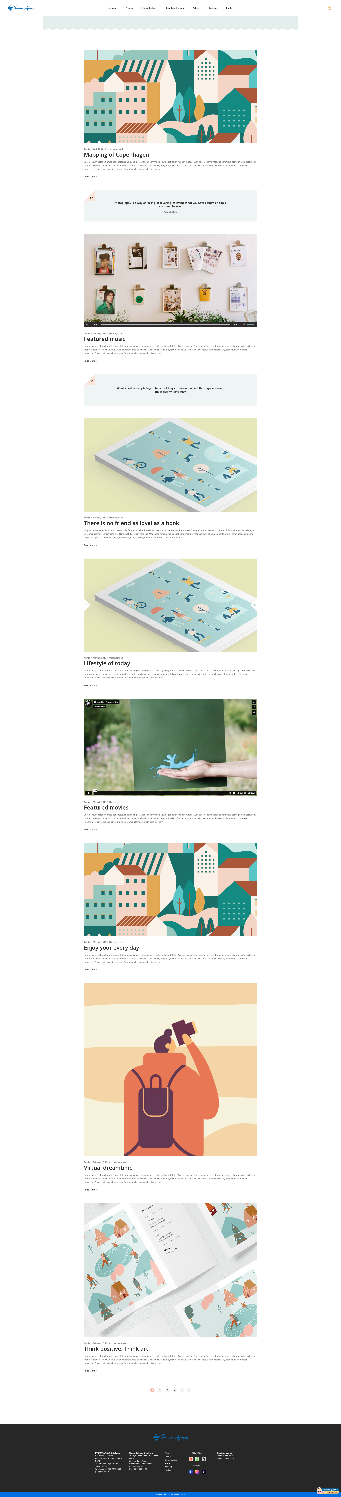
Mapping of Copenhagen (116, 154)
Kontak (168, 1470)
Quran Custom (171, 1460)
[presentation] (87, 605)
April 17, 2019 (99, 149)
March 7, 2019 (99, 517)
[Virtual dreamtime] (170, 1069)
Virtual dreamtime (108, 1167)
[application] (170, 324)
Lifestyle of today (107, 663)
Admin (87, 149)
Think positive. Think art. (117, 1348)
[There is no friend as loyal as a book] (170, 465)
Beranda (168, 1453)
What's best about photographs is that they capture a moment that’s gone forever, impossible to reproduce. (170, 389)
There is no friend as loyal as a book (131, 523)
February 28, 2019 (101, 1162)
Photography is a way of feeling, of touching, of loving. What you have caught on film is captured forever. (170, 204)
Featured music (104, 338)
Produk (168, 1457)
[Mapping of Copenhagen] (170, 96)
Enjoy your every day (111, 947)
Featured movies (106, 807)
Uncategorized (116, 149)
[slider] (250, 324)
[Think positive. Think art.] (170, 1270)
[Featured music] (170, 280)
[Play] (87, 324)
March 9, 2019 (99, 333)
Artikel (167, 1463)
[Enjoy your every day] (170, 889)
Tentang (168, 1467)
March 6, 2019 (99, 658)
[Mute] (244, 324)
